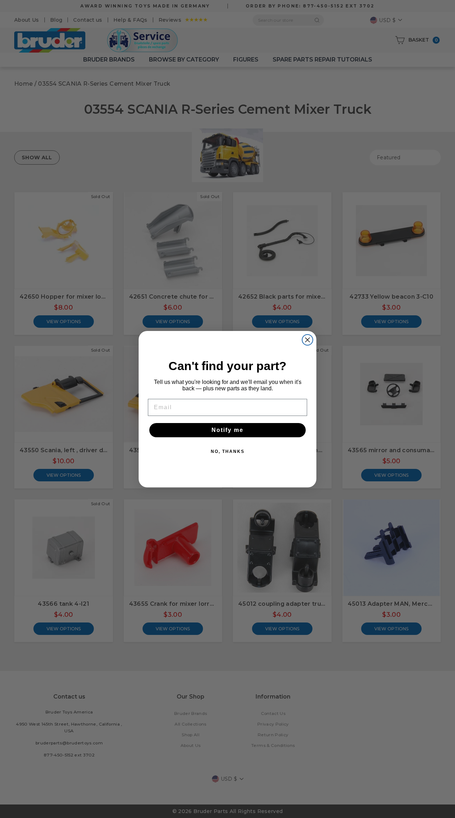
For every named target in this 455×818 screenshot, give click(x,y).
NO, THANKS (228, 451)
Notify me (227, 430)
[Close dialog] (307, 340)
